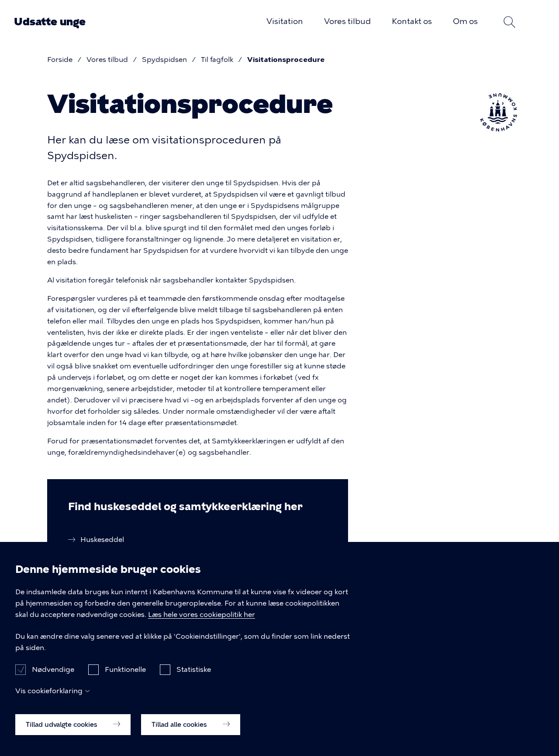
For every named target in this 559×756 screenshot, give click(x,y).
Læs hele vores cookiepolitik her (201, 614)
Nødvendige (53, 669)
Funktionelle (125, 669)
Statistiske (193, 669)
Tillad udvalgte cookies (62, 724)
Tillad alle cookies (180, 724)
